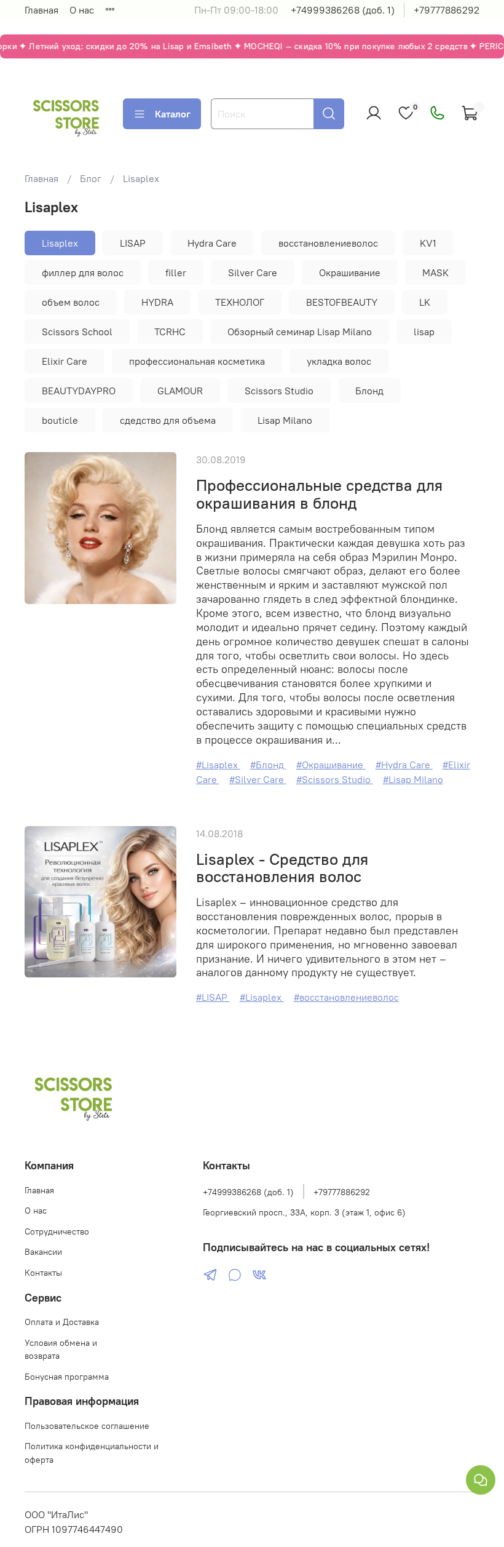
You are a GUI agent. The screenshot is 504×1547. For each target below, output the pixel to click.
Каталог (173, 114)
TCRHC (170, 331)
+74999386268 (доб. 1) (343, 10)
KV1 (428, 243)
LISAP (133, 243)
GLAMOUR (180, 390)
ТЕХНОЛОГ (239, 302)
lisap (424, 331)
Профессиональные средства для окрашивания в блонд (319, 494)
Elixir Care (64, 361)
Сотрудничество (57, 1231)
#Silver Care (257, 779)
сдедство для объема (168, 420)
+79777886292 (446, 10)
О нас (81, 10)
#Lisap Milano (413, 779)
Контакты (43, 1272)
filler (175, 272)
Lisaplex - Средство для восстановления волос (282, 868)
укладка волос (339, 361)
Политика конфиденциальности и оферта (92, 1453)
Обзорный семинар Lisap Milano (299, 331)
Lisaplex (60, 243)
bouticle (60, 420)
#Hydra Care (404, 764)
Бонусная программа (67, 1376)
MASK (435, 272)
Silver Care (252, 272)
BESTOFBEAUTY (341, 302)
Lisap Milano (285, 420)
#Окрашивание (331, 764)
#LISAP (213, 997)
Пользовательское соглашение (87, 1425)
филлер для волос (83, 272)
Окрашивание (349, 272)
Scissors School (77, 331)
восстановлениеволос (328, 243)
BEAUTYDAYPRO (79, 390)
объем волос (71, 302)
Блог (90, 178)
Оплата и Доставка (62, 1321)
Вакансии (43, 1251)
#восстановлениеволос (346, 997)
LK (424, 302)
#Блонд (268, 764)
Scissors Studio (279, 390)
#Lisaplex (218, 764)
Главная (41, 10)
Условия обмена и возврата (61, 1349)
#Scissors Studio (334, 779)
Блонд (369, 390)
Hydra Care (212, 243)
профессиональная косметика (197, 361)
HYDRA (157, 302)
